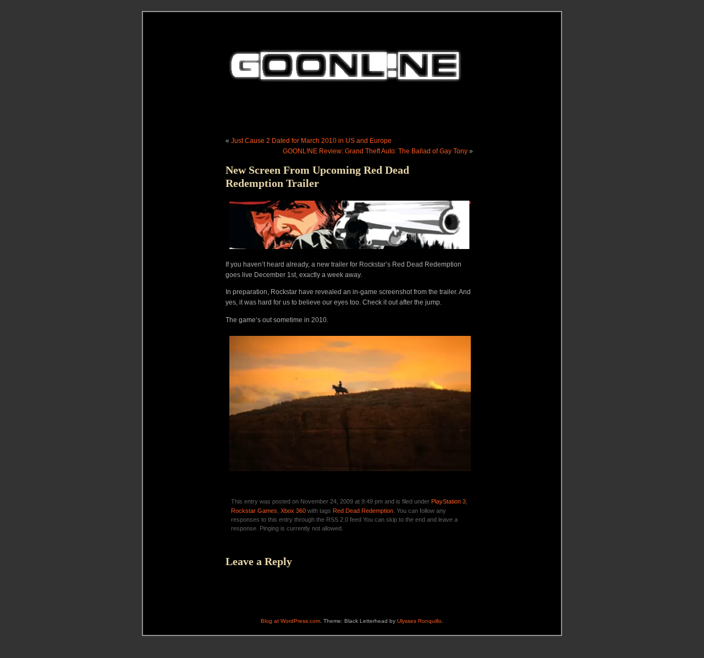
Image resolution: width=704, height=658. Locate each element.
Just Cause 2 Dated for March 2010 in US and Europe (311, 141)
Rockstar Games (254, 510)
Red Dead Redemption (363, 510)
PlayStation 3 (448, 501)
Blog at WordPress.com (290, 621)
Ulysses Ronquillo (419, 621)
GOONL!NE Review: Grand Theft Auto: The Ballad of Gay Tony (375, 151)
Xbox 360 (293, 510)
